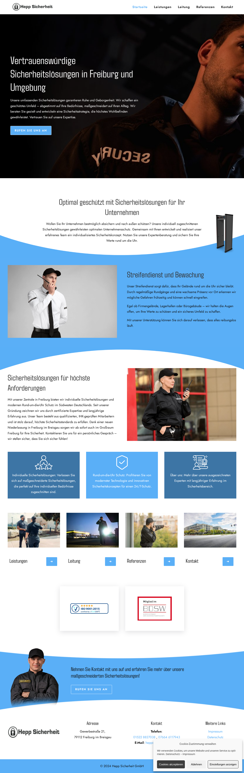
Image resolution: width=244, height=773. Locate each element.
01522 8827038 (144, 737)
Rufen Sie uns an (31, 130)
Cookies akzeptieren (171, 764)
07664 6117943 (169, 737)
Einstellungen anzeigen (223, 764)
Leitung (184, 7)
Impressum (189, 754)
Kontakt (227, 7)
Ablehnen (196, 764)
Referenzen (205, 7)
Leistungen (162, 7)
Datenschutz (173, 754)
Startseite (140, 7)
